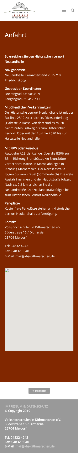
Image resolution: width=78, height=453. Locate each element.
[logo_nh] (20, 10)
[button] (63, 10)
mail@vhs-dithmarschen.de (34, 256)
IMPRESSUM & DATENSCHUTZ (26, 406)
